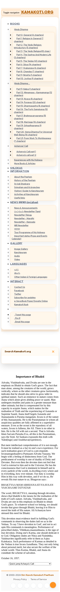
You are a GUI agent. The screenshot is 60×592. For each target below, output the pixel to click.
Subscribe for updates (25, 297)
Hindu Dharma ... (22, 83)
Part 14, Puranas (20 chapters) (30, 102)
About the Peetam (23, 177)
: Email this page (22, 321)
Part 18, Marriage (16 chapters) (31, 122)
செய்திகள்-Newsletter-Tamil (27, 211)
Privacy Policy (20, 579)
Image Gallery (21, 249)
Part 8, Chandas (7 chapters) (30, 71)
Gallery (16, 243)
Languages (18, 263)
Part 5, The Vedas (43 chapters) (31, 61)
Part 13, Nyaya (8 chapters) (29, 99)
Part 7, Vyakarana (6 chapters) (31, 68)
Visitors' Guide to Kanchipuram (29, 190)
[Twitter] (20, 585)
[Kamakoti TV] (40, 585)
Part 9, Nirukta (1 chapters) (29, 75)
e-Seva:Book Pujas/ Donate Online (31, 301)
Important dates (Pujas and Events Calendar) (29, 237)
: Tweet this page (22, 314)
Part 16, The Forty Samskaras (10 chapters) (31, 110)
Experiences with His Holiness (28, 160)
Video (17, 259)
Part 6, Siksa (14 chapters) (28, 64)
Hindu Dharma (21, 29)
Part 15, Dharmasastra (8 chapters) (33, 106)
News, (24, 202)
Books (15, 23)
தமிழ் (16, 269)
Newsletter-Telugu (23, 215)
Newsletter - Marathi (24, 218)
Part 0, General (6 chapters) (30, 35)
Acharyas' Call (21, 146)
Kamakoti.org (37, 12)
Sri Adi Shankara (22, 184)
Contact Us (19, 287)
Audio (17, 256)
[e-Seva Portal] (47, 585)
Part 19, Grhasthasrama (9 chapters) (27, 127)
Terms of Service (39, 579)
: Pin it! (17, 318)
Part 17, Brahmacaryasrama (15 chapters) (30, 117)
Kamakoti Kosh (21, 304)
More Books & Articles (24, 163)
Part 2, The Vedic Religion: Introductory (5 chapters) (28, 46)
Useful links (19, 197)
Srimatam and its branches (27, 187)
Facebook (19, 290)
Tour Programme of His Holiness (29, 232)
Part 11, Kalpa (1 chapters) (28, 89)
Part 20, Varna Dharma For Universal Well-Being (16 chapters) (33, 133)
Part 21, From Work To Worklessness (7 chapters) (32, 139)
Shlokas (16, 167)
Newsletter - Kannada (24, 222)
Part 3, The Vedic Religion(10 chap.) (33, 51)
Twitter (17, 294)
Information (19, 171)
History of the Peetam (25, 180)
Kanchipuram (20, 252)
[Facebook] (13, 585)
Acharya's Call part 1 (26, 151)
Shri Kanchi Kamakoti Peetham (37, 575)
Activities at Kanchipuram (26, 194)
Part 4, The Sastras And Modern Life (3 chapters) (32, 56)
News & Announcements (25, 208)
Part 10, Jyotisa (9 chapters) (29, 78)
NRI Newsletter (21, 225)
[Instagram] (26, 585)
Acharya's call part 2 (26, 155)
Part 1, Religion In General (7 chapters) (28, 40)
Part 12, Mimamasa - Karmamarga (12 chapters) (33, 94)
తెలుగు (17, 273)
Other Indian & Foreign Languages (30, 277)
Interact (16, 281)
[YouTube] (33, 585)
